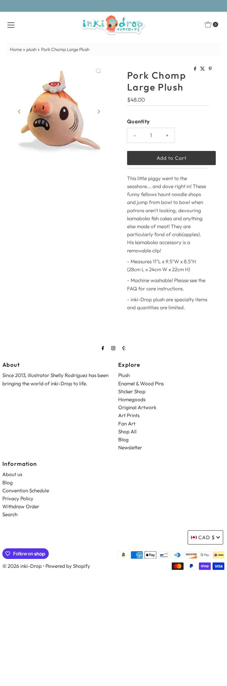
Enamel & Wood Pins (141, 383)
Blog (123, 439)
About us (12, 474)
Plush (124, 375)
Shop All (127, 431)
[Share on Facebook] (195, 69)
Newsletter (130, 447)
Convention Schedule (25, 490)
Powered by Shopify (68, 566)
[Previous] (19, 111)
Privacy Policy (17, 498)
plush (31, 49)
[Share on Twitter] (203, 69)
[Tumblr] (124, 348)
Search (9, 514)
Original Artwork (137, 407)
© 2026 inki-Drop (22, 566)
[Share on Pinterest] (210, 69)
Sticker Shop (131, 391)
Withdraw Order (20, 506)
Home (16, 49)
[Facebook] (103, 348)
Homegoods (131, 399)
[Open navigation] (11, 24)
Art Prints (129, 415)
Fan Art (126, 423)
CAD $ (206, 537)
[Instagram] (113, 348)
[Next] (98, 111)
